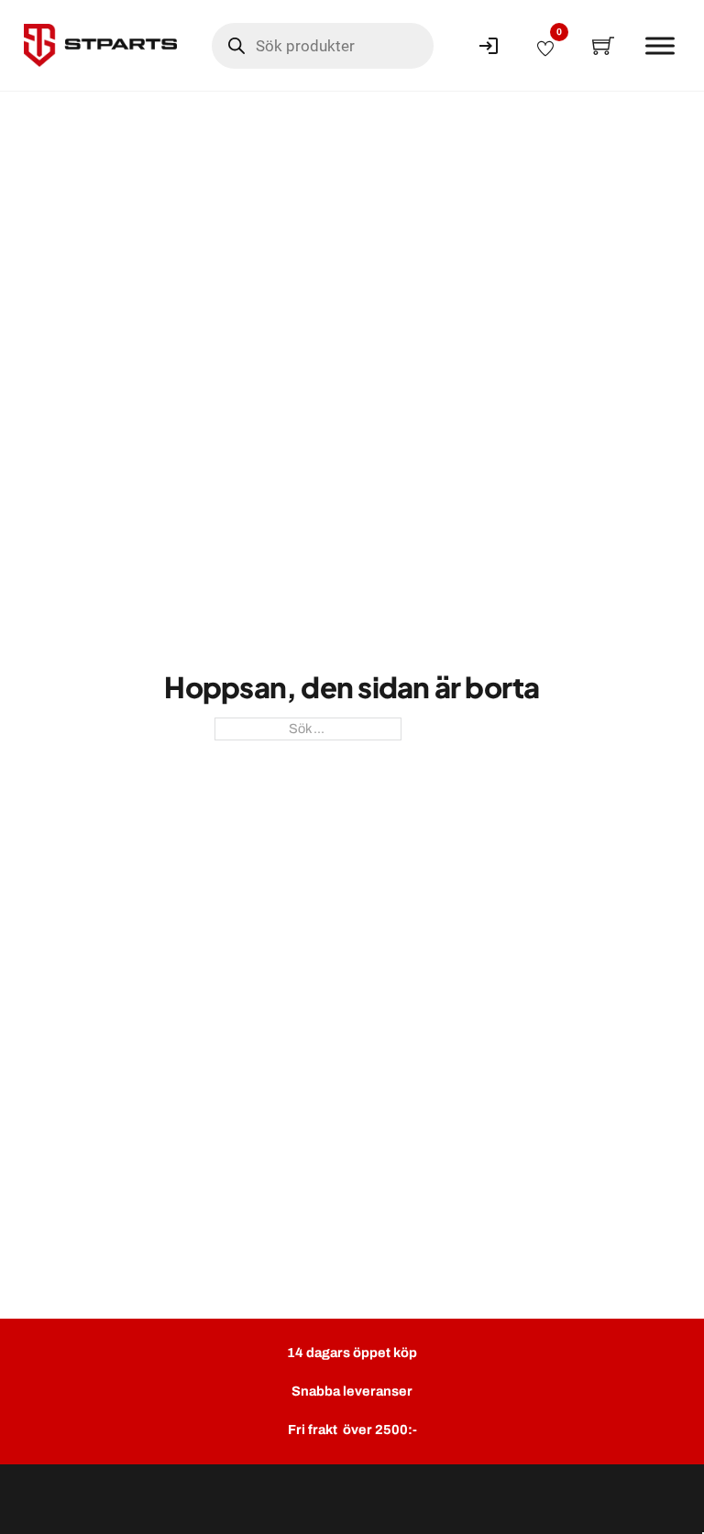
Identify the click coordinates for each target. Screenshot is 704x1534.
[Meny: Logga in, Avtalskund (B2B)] (488, 46)
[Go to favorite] (545, 46)
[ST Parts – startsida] (100, 45)
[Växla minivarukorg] (603, 46)
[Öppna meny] (660, 46)
